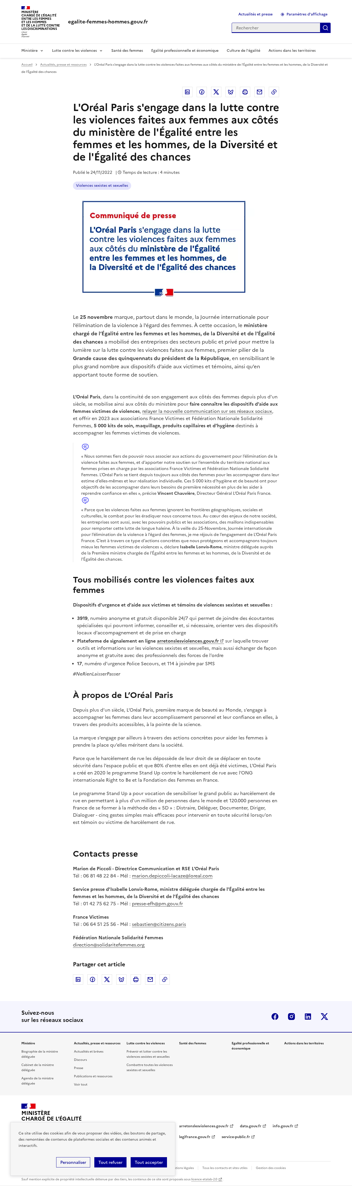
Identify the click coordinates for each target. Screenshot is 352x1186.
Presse (78, 1068)
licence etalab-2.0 (204, 1179)
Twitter (216, 92)
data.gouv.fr (250, 1126)
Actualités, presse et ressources (63, 64)
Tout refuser (110, 1162)
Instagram (291, 1016)
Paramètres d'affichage (307, 14)
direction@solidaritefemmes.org (109, 944)
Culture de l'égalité (243, 50)
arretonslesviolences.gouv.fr (188, 640)
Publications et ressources (93, 1076)
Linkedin (187, 92)
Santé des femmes (127, 50)
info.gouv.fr (283, 1126)
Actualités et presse (255, 14)
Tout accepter (149, 1162)
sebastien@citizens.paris (159, 924)
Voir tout (80, 1084)
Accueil (26, 64)
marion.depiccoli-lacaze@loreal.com (172, 875)
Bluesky (230, 92)
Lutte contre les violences (74, 50)
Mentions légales (181, 1168)
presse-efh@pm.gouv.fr (157, 903)
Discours (80, 1059)
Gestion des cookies (271, 1168)
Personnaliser (73, 1162)
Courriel (259, 92)
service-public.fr (236, 1137)
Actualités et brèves (88, 1051)
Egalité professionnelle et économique (185, 50)
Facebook (202, 92)
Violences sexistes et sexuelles (102, 185)
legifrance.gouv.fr (194, 1137)
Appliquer (325, 28)
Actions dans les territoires (292, 50)
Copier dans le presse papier (274, 92)
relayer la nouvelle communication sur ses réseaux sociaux (207, 411)
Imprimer (245, 92)
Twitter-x (324, 1016)
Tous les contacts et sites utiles (224, 1168)
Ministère (29, 50)
